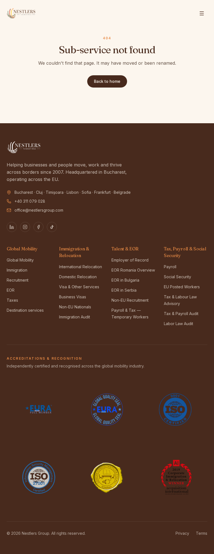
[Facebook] (38, 227)
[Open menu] (201, 13)
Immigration (17, 270)
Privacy (182, 533)
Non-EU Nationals (75, 306)
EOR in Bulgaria (125, 280)
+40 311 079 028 (29, 201)
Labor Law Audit (178, 323)
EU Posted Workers (182, 286)
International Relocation (80, 266)
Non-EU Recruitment (130, 300)
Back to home (107, 81)
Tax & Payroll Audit (181, 313)
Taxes (12, 300)
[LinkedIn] (12, 227)
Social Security (177, 276)
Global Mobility (20, 260)
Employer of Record (130, 260)
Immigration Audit (74, 317)
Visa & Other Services (79, 286)
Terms (201, 533)
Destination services (25, 310)
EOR (10, 290)
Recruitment (17, 280)
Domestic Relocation (78, 276)
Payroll (170, 266)
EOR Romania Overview (133, 270)
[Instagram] (25, 227)
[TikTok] (52, 227)
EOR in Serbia (124, 290)
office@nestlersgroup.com (38, 210)
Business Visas (72, 296)
